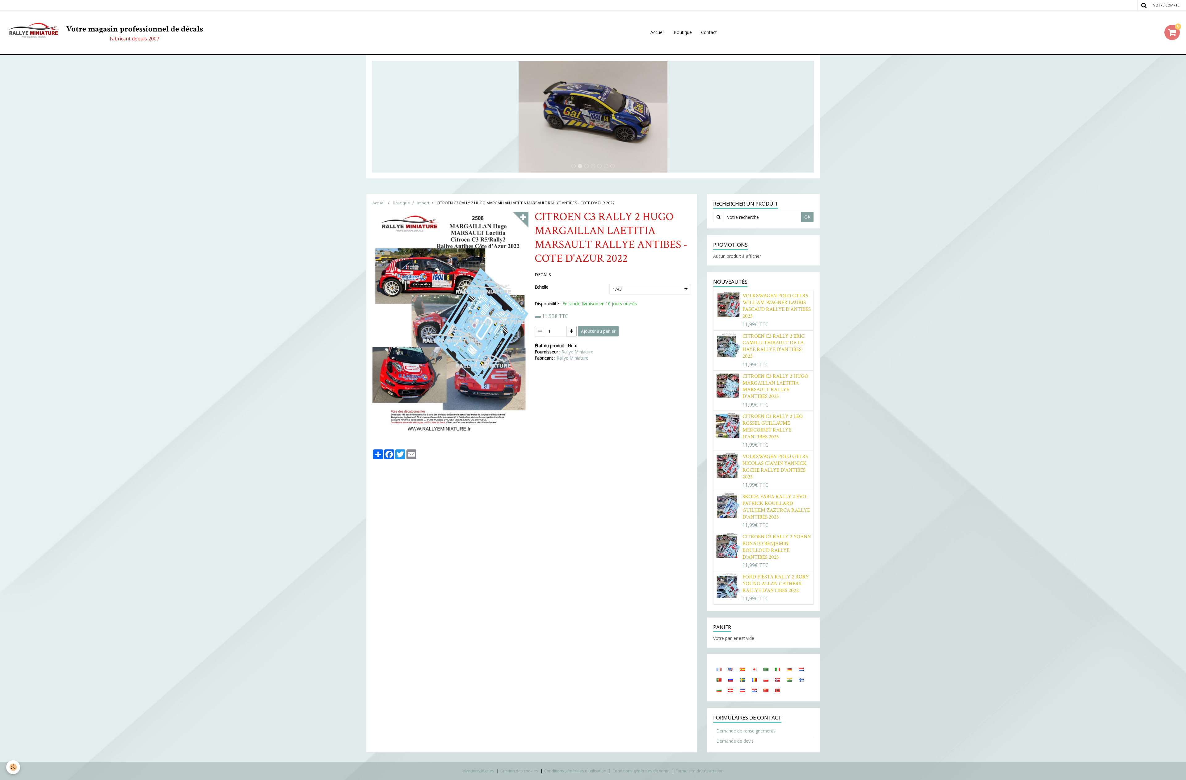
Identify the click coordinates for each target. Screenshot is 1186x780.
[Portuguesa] (719, 679)
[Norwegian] (778, 679)
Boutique (683, 32)
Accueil (657, 32)
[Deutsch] (789, 669)
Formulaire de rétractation (700, 771)
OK (807, 217)
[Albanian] (778, 690)
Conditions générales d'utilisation (575, 771)
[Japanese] (754, 669)
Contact (709, 32)
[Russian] (731, 679)
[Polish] (766, 679)
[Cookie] (13, 767)
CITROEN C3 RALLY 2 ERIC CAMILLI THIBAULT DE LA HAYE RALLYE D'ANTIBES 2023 (773, 346)
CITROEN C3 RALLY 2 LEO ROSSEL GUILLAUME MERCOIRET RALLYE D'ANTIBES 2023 (772, 426)
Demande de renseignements (746, 731)
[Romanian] (754, 679)
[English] (731, 669)
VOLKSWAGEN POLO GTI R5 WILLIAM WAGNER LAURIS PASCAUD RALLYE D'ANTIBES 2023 (776, 305)
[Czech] (742, 690)
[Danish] (731, 690)
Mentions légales (478, 771)
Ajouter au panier (598, 331)
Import (423, 203)
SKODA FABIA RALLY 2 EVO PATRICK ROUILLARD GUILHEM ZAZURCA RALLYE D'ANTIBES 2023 (776, 506)
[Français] (719, 669)
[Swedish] (742, 679)
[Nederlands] (801, 669)
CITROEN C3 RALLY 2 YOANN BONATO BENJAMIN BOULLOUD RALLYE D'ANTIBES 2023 (776, 547)
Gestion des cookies (519, 771)
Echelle (542, 287)
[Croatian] (754, 690)
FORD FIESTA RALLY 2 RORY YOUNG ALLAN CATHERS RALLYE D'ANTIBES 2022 (775, 584)
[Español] (742, 669)
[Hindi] (789, 679)
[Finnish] (801, 679)
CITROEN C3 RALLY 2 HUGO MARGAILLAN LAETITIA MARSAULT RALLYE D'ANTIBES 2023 (775, 386)
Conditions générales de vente (641, 771)
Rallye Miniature (577, 352)
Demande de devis (735, 741)
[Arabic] (766, 669)
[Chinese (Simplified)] (766, 690)
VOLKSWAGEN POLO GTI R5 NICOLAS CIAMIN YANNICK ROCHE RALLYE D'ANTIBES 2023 (775, 466)
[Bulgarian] (719, 690)
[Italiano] (778, 669)
